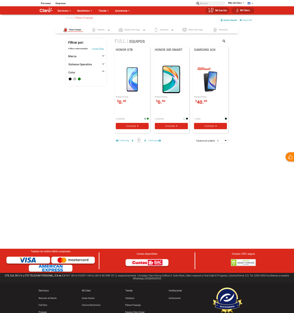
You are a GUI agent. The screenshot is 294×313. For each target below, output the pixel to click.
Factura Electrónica (91, 305)
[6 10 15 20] (222, 140)
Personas (46, 3)
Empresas (61, 3)
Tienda (69, 17)
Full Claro (43, 305)
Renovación (223, 30)
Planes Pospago (133, 305)
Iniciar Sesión (88, 298)
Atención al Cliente (48, 298)
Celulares (129, 298)
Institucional (174, 298)
